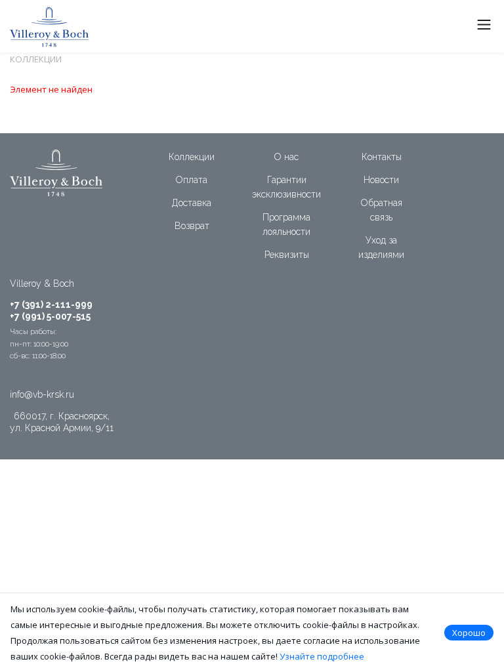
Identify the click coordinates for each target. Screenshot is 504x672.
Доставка (191, 203)
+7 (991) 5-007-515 (50, 316)
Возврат (192, 225)
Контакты (382, 157)
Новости (381, 180)
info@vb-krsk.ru (42, 394)
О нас (286, 157)
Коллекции (192, 157)
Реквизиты (286, 254)
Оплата (191, 180)
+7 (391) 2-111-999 (51, 304)
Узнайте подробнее (322, 656)
